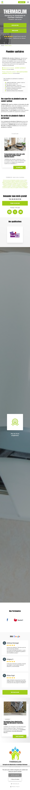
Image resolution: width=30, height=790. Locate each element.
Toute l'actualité (19, 736)
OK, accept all (15, 775)
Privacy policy (15, 786)
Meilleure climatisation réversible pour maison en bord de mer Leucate (14, 182)
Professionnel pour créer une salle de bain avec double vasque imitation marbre (14, 155)
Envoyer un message (15, 203)
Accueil (2, 45)
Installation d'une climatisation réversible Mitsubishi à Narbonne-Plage (14, 723)
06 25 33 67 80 (15, 25)
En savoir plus (19, 167)
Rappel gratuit (21, 2)
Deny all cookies (15, 779)
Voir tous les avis (15, 692)
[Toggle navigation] (28, 2)
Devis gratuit (15, 30)
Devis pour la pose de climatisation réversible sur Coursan (13, 180)
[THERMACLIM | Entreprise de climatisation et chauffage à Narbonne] (2, 2)
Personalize (15, 783)
